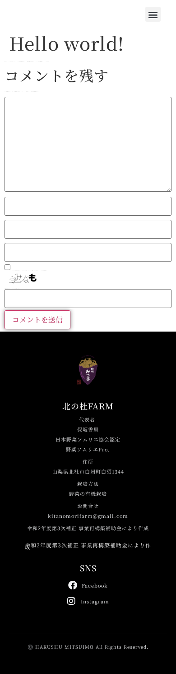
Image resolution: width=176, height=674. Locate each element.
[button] (153, 14)
